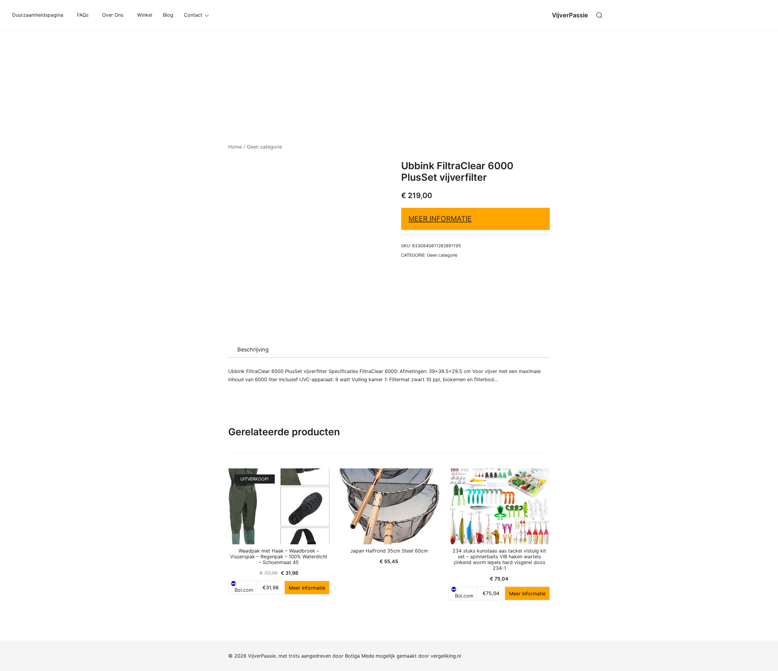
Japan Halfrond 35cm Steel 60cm (389, 551)
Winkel (144, 15)
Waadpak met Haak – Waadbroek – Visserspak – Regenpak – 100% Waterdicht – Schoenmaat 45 (278, 556)
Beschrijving (253, 349)
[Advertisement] (389, 75)
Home (235, 147)
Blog (168, 15)
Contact (193, 15)
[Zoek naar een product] (599, 15)
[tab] (253, 349)
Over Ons (114, 15)
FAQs (84, 15)
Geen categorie (264, 147)
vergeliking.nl (446, 656)
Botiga (352, 656)
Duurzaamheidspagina (39, 15)
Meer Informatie (440, 218)
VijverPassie (570, 15)
